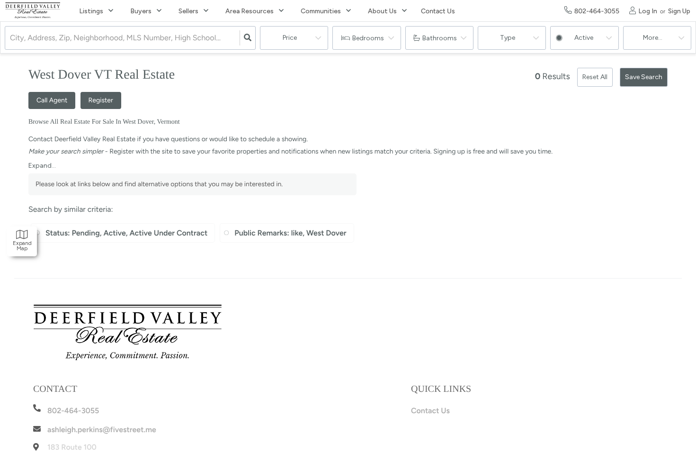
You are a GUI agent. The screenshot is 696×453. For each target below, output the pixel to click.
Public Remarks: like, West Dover (290, 232)
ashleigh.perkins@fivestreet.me (101, 429)
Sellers (188, 11)
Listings (91, 11)
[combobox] (11, 38)
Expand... (42, 166)
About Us (382, 11)
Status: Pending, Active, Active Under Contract (126, 232)
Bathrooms (439, 38)
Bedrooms (368, 38)
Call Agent (51, 100)
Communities (321, 11)
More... (652, 38)
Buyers (141, 11)
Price (290, 38)
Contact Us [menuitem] (438, 11)
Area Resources (249, 11)
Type (507, 38)
